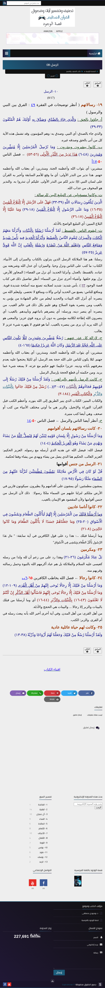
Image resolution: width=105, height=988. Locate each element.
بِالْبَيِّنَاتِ (71, 387)
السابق (98, 83)
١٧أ (94, 161)
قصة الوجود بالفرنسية (90, 920)
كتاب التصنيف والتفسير (73, 71)
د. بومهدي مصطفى (90, 913)
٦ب (24, 578)
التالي (87, 83)
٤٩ (33, 105)
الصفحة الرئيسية (91, 71)
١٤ (29, 421)
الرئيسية (93, 53)
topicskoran (67, 984)
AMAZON (48, 31)
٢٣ (83, 285)
